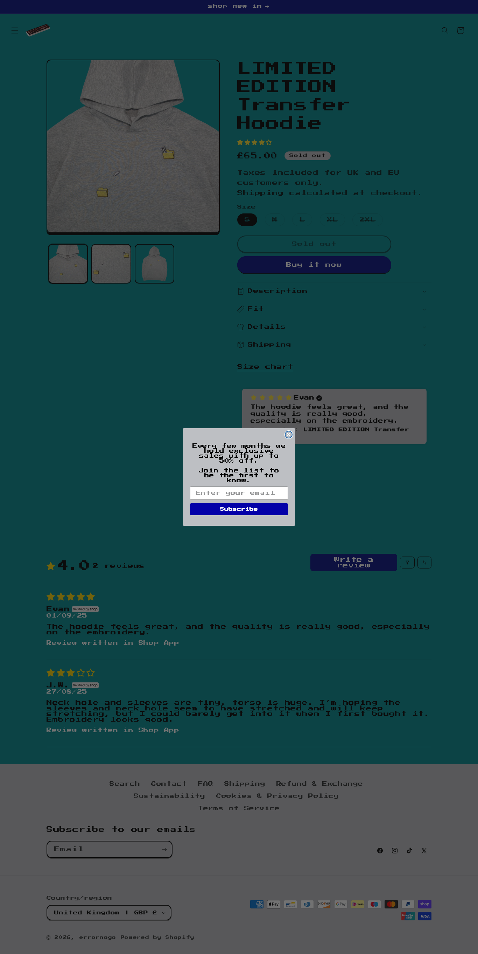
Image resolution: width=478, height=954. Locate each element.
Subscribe (239, 509)
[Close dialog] (288, 434)
